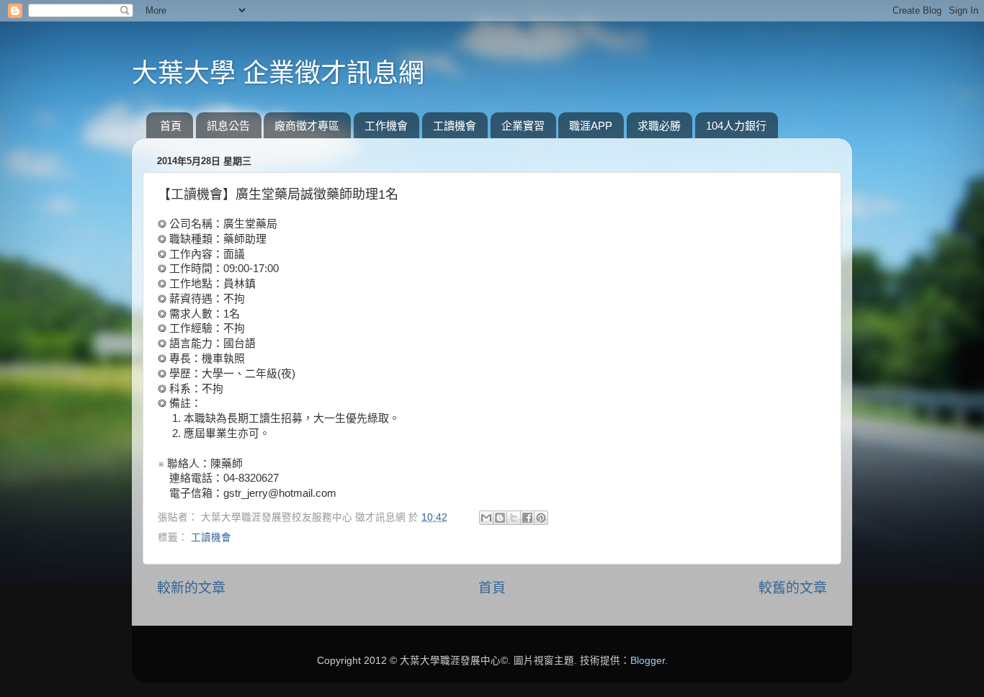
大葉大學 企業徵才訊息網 (278, 73)
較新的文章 (191, 587)
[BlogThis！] (500, 518)
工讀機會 (454, 126)
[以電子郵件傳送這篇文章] (486, 518)
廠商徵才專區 (306, 126)
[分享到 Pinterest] (541, 518)
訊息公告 (228, 126)
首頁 (171, 126)
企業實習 (523, 126)
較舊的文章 (793, 587)
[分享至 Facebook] (527, 518)
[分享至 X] (513, 518)
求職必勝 (659, 126)
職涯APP (590, 126)
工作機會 (386, 126)
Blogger (647, 660)
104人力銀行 (736, 126)
